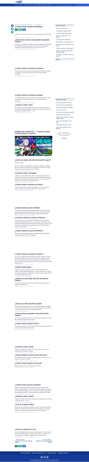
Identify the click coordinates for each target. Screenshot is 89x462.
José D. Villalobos (38, 24)
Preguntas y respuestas (62, 453)
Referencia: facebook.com (29, 367)
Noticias (21, 4)
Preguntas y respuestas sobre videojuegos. (24, 24)
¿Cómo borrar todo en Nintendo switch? (65, 112)
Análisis (30, 4)
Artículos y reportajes (41, 4)
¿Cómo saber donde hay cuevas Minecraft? (63, 128)
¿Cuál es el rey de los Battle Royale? (64, 105)
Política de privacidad (64, 132)
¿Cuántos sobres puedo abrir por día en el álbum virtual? (65, 118)
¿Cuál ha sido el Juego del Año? (63, 114)
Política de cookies (64, 135)
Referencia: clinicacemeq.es (30, 394)
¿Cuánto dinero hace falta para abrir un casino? (65, 45)
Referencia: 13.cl (28, 311)
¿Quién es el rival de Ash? (62, 28)
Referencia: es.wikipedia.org (30, 352)
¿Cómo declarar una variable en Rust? (64, 42)
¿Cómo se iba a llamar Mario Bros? (64, 102)
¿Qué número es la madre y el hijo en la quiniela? (65, 55)
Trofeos (34, 4)
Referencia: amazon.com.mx (30, 236)
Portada (16, 4)
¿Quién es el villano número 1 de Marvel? (63, 36)
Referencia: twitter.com (29, 190)
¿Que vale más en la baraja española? (64, 107)
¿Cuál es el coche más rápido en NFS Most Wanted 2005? (64, 51)
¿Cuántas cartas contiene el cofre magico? (43, 441)
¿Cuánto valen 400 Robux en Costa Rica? (64, 121)
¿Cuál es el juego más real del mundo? (64, 48)
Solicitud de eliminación (20, 37)
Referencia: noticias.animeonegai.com (31, 228)
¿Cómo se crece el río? (61, 109)
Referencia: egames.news (29, 286)
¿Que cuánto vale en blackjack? (63, 39)
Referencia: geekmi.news (29, 215)
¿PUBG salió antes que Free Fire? (63, 124)
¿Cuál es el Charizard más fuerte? (63, 33)
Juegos (25, 4)
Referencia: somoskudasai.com (30, 49)
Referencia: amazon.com (29, 37)
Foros (49, 4)
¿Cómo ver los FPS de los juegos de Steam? (24, 441)
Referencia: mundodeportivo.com (31, 321)
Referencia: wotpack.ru (29, 112)
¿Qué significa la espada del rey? (63, 31)
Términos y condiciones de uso (39, 453)
